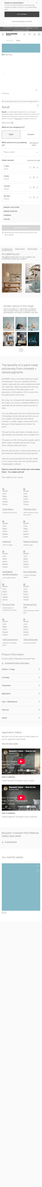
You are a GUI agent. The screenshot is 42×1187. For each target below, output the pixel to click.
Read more (6, 123)
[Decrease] (30, 168)
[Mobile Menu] (4, 34)
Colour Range (7, 509)
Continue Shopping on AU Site (22, 21)
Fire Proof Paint (8, 605)
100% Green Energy (10, 640)
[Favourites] (29, 34)
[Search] (24, 34)
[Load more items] (21, 350)
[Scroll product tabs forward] (41, 249)
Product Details (32, 249)
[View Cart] (39, 34)
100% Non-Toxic (29, 509)
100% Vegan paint (30, 640)
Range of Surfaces (30, 542)
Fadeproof (6, 542)
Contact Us (28, 27)
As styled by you (7, 249)
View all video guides (10, 744)
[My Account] (35, 34)
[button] (12, 278)
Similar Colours (20, 249)
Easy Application (29, 572)
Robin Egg (18, 119)
